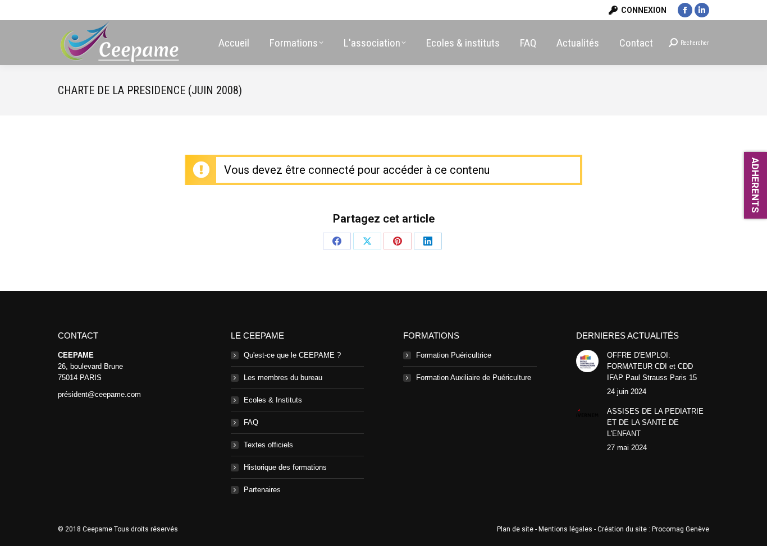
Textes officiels (268, 445)
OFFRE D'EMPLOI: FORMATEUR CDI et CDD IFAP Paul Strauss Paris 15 (652, 366)
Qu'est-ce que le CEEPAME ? (292, 355)
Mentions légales (565, 529)
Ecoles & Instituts (273, 400)
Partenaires (262, 489)
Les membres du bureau (283, 377)
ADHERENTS (755, 185)
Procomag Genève (680, 529)
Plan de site (515, 529)
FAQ (251, 422)
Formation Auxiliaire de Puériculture (473, 377)
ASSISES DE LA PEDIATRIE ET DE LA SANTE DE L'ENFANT (655, 422)
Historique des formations (285, 467)
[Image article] (587, 361)
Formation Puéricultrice (453, 355)
